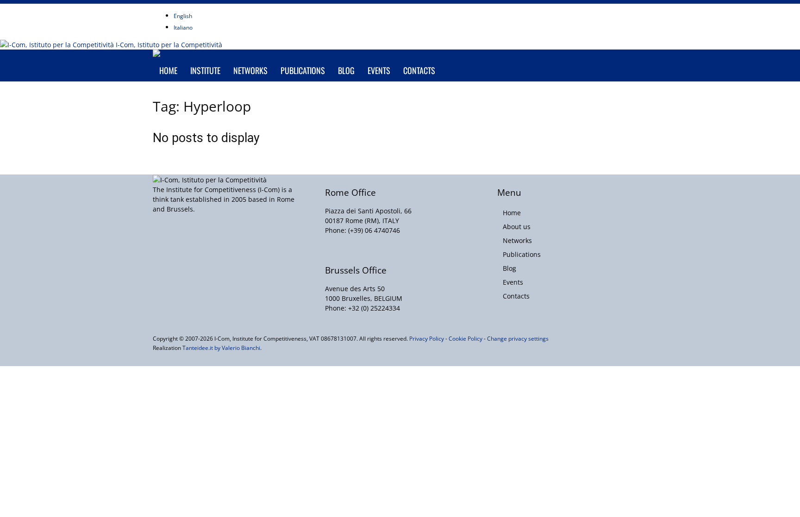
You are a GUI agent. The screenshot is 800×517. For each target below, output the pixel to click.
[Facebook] (218, 8)
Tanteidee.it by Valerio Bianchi (221, 348)
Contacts (419, 70)
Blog (346, 70)
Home (168, 70)
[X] (239, 8)
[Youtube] (245, 8)
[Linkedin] (232, 8)
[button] (636, 61)
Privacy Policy (426, 339)
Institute (205, 70)
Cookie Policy (465, 339)
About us (517, 226)
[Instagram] (225, 8)
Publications (303, 70)
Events (379, 70)
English (183, 16)
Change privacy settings (518, 339)
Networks (250, 70)
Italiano (183, 27)
